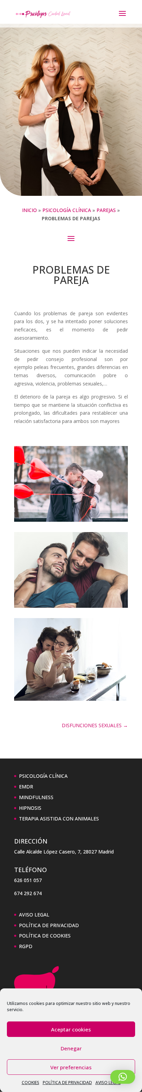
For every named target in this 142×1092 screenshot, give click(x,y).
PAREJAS (106, 210)
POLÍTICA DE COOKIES (45, 935)
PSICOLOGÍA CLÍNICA (66, 210)
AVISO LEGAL (108, 1082)
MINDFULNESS (36, 797)
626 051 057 (28, 880)
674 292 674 (28, 893)
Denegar (71, 1048)
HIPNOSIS (30, 808)
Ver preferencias (71, 1067)
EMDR (26, 786)
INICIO (29, 210)
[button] (122, 1077)
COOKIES (30, 1082)
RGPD (25, 946)
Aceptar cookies (71, 1029)
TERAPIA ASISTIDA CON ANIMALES (59, 818)
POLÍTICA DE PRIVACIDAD (67, 1082)
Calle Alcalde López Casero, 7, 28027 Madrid (64, 851)
